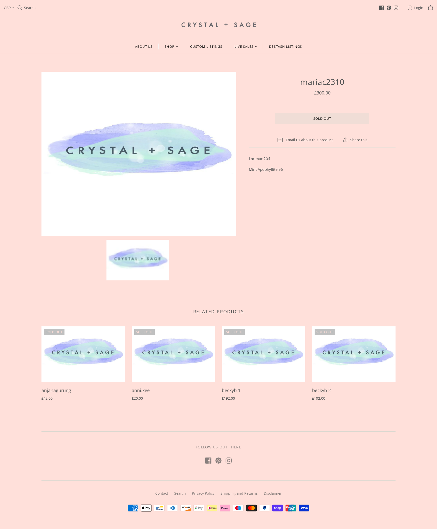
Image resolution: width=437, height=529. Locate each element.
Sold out (322, 118)
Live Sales (243, 46)
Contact (161, 493)
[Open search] (20, 7)
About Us (143, 46)
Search (30, 7)
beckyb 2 (321, 390)
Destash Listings (285, 46)
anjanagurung (56, 390)
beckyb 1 (231, 390)
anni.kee (141, 390)
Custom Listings (206, 46)
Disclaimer (273, 493)
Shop (169, 46)
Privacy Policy (203, 493)
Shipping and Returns (239, 493)
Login (418, 7)
